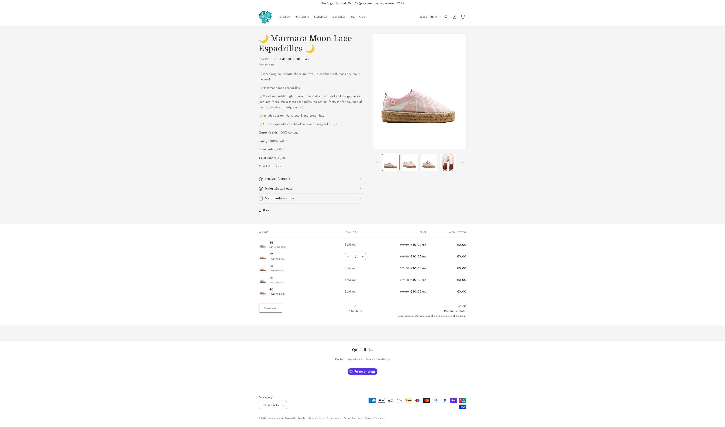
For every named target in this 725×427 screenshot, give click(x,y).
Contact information (375, 418)
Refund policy (316, 418)
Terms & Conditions (378, 359)
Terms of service (352, 418)
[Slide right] (462, 162)
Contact (339, 359)
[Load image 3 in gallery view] (429, 162)
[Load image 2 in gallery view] (409, 162)
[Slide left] (377, 162)
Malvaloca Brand (276, 418)
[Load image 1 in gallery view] (390, 162)
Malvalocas (355, 359)
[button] (446, 17)
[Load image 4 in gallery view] (448, 162)
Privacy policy (334, 418)
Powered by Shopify (295, 418)
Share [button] (265, 210)
